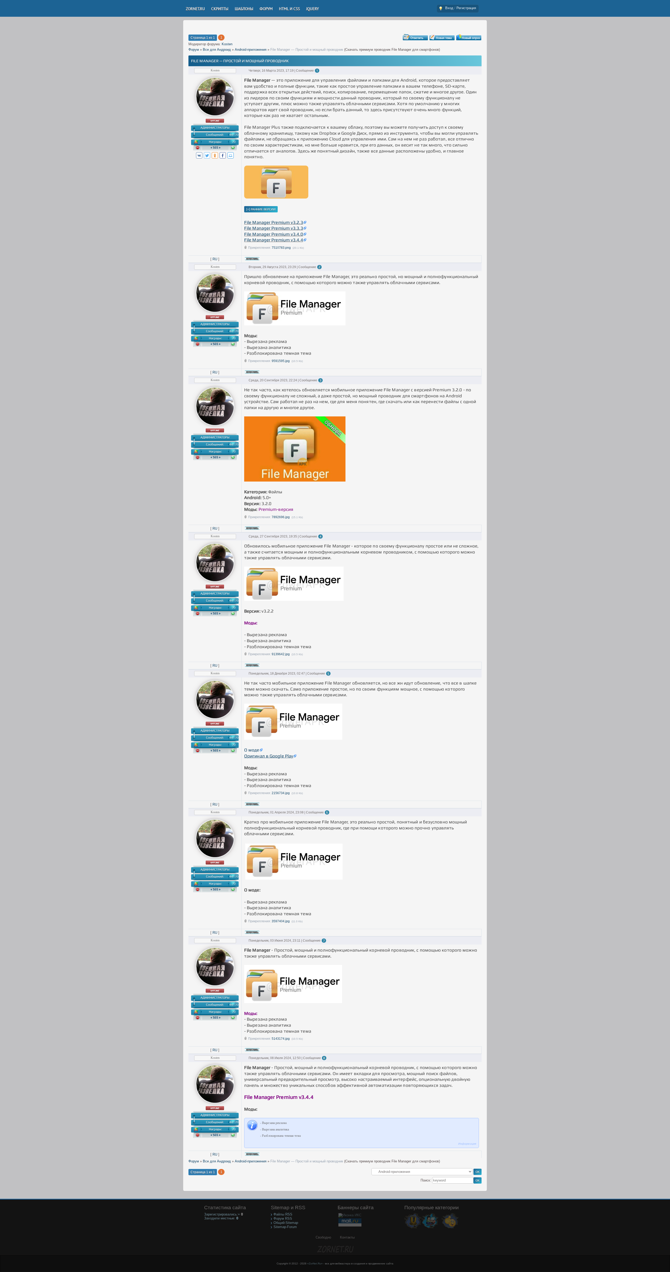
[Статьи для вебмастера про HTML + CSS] (429, 1228)
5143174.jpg (281, 1039)
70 (234, 142)
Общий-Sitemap (285, 1223)
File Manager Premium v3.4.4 (273, 239)
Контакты (347, 1237)
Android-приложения (250, 50)
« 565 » (215, 147)
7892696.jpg (281, 517)
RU (215, 259)
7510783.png (281, 248)
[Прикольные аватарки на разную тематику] (450, 1228)
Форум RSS (282, 1218)
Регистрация (466, 8)
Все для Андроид (217, 50)
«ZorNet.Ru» (315, 1263)
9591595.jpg (281, 361)
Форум (193, 50)
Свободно (323, 1237)
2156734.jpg (281, 793)
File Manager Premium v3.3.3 (273, 228)
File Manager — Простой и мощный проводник (306, 50)
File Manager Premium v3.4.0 (273, 234)
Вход (449, 8)
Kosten (227, 44)
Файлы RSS (282, 1214)
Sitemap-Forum (285, 1227)
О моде (251, 750)
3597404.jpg (281, 921)
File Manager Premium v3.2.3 (273, 222)
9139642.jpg (281, 654)
